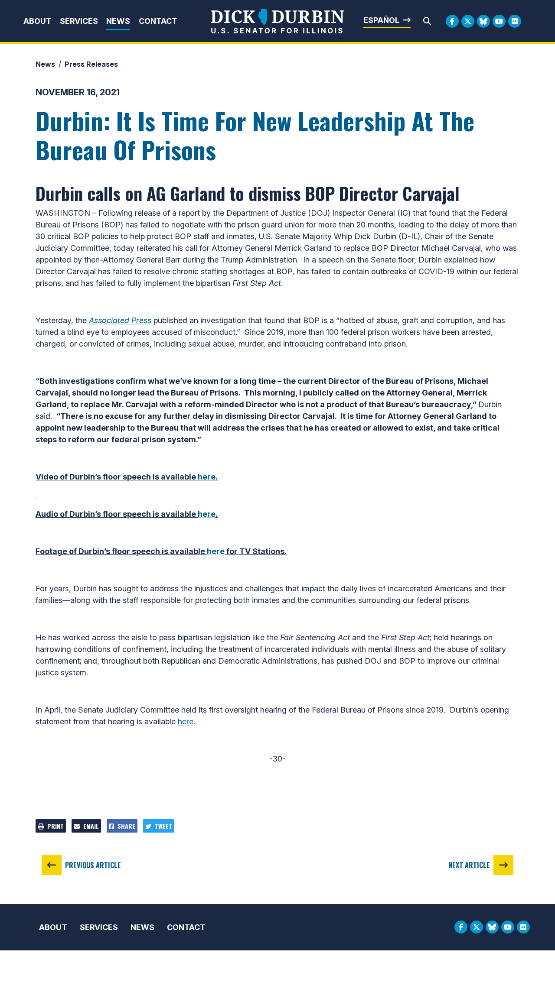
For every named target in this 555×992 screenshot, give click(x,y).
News (118, 21)
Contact (158, 21)
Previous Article (93, 865)
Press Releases (91, 64)
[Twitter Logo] (467, 21)
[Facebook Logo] (452, 21)
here (206, 476)
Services (79, 21)
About (37, 21)
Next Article (469, 865)
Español (381, 20)
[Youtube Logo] (499, 21)
